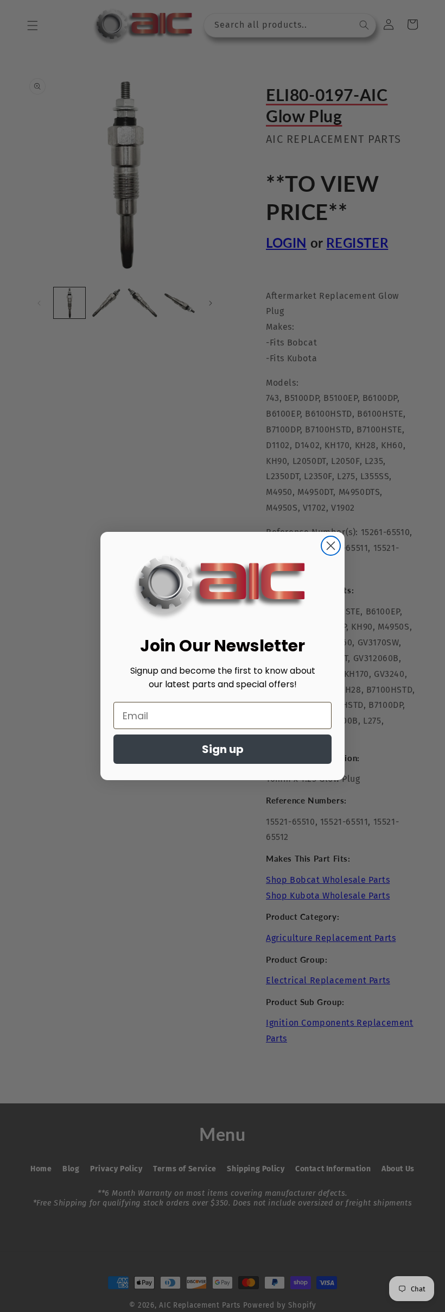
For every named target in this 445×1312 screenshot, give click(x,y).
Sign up (223, 749)
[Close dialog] (330, 545)
